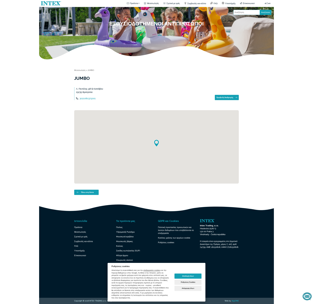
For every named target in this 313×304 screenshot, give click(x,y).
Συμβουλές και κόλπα (196, 3)
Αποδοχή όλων (188, 276)
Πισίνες (119, 227)
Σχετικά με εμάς (173, 3)
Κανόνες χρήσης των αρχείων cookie (174, 238)
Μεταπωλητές (153, 3)
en (269, 3)
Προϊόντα (133, 3)
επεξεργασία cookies (151, 270)
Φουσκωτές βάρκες (124, 241)
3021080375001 (87, 98)
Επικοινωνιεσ (248, 3)
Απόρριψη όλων (188, 288)
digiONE (235, 301)
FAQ (215, 3)
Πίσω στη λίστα (87, 192)
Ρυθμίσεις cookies (166, 242)
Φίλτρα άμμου (122, 255)
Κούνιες (119, 246)
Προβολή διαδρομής (224, 97)
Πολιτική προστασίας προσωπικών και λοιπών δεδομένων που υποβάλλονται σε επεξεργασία (176, 230)
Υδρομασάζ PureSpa (125, 232)
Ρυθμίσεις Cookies (188, 282)
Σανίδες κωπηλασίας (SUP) (128, 251)
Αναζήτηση (265, 12)
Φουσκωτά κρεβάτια (125, 236)
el (265, 3)
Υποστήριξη (230, 3)
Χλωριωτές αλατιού (124, 260)
